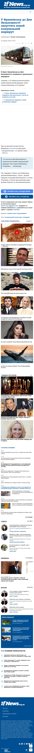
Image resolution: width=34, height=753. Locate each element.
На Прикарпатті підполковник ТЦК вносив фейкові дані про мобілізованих (16, 459)
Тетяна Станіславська (17, 37)
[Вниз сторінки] (30, 749)
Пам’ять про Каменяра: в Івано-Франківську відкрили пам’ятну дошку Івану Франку (16, 500)
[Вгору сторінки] (30, 746)
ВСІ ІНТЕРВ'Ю (29, 558)
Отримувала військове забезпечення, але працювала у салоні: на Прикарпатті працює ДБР (17, 655)
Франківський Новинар (17, 542)
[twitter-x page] (24, 744)
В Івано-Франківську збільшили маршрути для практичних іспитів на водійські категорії (15, 95)
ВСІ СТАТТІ (30, 521)
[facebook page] (22, 744)
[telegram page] (29, 744)
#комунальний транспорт (13, 217)
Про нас (5, 708)
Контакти (6, 711)
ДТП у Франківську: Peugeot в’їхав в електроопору (15, 482)
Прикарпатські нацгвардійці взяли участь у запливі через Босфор (16, 477)
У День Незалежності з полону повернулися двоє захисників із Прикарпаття (17, 661)
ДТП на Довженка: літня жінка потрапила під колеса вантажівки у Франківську (22, 492)
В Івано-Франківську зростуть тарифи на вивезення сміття (16, 453)
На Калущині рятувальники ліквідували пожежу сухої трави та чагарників (16, 513)
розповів (12, 148)
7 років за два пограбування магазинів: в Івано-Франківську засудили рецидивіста (17, 687)
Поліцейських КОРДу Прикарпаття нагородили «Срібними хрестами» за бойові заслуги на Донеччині (17, 676)
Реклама (5, 716)
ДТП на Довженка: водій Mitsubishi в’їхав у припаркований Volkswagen (22, 504)
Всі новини (29, 517)
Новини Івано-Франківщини (17, 213)
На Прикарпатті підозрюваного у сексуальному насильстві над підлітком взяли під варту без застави (16, 465)
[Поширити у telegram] (31, 43)
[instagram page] (31, 744)
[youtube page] (27, 744)
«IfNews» (5, 153)
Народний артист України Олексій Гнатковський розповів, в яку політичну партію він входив (14, 579)
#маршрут (26, 217)
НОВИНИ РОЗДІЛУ (28, 646)
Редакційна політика (9, 713)
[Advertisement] (17, 126)
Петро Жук (12, 551)
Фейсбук (17, 209)
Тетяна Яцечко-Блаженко (17, 531)
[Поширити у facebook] (22, 43)
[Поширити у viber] (28, 43)
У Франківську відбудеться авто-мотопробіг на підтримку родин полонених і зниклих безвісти (16, 488)
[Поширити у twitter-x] (25, 43)
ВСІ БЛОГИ (30, 587)
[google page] (19, 744)
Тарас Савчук (13, 596)
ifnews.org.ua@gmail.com (9, 206)
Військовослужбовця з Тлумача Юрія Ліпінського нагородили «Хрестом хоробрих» (15, 471)
